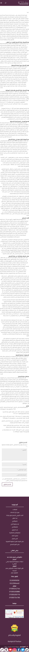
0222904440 (14, 583)
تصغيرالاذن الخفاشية (14, 532)
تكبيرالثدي (14, 521)
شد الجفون (15, 530)
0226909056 (14, 580)
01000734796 (14, 597)
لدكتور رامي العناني (8, 647)
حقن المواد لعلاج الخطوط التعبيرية (15, 541)
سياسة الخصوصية (14, 641)
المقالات (14, 509)
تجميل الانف (15, 535)
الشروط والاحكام (14, 635)
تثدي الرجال (15, 538)
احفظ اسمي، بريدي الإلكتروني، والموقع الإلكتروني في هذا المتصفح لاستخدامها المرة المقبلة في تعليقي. (14, 479)
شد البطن (14, 518)
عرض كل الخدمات (15, 512)
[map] (14, 617)
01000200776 (14, 594)
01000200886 (14, 591)
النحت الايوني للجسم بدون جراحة (14, 515)
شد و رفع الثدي (15, 524)
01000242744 (14, 588)
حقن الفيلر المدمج (15, 544)
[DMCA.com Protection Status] (14, 631)
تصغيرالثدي (15, 527)
